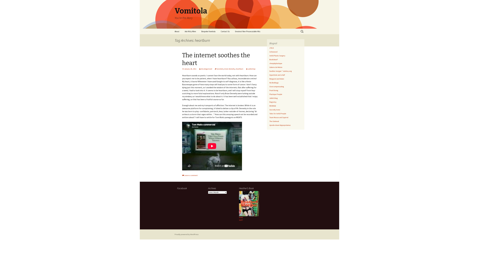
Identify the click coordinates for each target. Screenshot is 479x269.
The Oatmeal (274, 121)
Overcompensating (276, 86)
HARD (241, 217)
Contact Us (225, 31)
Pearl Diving (273, 90)
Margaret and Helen (276, 79)
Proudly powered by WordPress (187, 234)
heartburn (239, 69)
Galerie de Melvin (275, 67)
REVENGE (272, 106)
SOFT (241, 220)
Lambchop (251, 69)
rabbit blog (273, 98)
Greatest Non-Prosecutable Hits (247, 31)
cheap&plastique (275, 63)
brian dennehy (229, 69)
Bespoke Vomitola (208, 31)
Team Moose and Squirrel (278, 117)
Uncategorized (206, 69)
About (177, 31)
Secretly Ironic (274, 110)
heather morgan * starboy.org (280, 71)
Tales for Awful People (277, 113)
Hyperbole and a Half (277, 75)
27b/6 (271, 48)
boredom (220, 69)
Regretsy (272, 102)
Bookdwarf (273, 59)
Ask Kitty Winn (190, 31)
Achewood (273, 52)
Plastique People (275, 94)
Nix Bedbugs (274, 83)
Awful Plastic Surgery (277, 56)
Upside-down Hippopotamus (280, 125)
